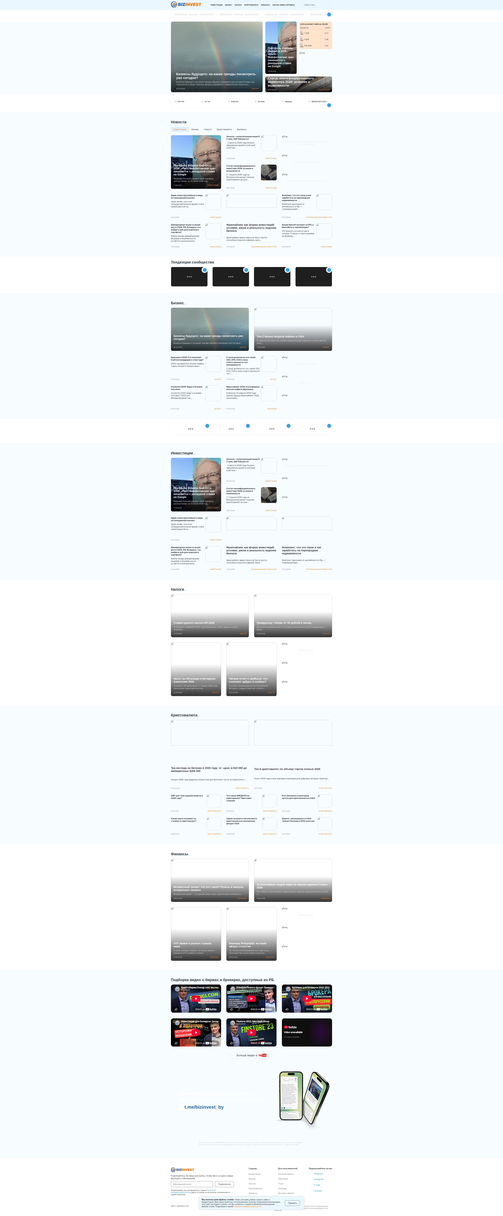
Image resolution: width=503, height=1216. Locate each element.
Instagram (319, 1179)
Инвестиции (216, 5)
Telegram (318, 1173)
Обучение (283, 1179)
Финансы (265, 5)
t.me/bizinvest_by (204, 1107)
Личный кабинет (286, 1174)
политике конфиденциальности (248, 1206)
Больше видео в (247, 1055)
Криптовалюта (251, 5)
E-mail (317, 1185)
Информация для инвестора (264, 247)
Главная (253, 1168)
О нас (280, 1183)
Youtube (318, 1190)
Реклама (282, 1188)
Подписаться (224, 1184)
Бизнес (228, 5)
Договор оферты (286, 1193)
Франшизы (272, 409)
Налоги (238, 5)
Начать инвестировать (284, 5)
